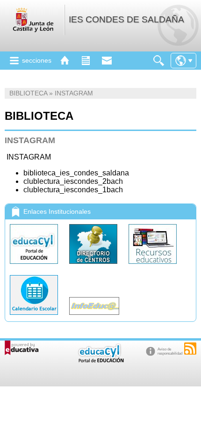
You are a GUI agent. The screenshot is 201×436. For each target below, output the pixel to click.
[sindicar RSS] (190, 348)
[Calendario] (35, 317)
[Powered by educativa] (22, 348)
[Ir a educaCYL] (100, 360)
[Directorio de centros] (94, 266)
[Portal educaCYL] (35, 266)
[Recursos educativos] (152, 266)
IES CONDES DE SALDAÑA (126, 19)
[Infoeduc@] (94, 317)
